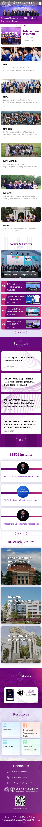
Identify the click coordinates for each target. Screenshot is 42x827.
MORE (20, 332)
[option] (21, 12)
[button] (15, 277)
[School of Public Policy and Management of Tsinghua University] (18, 4)
